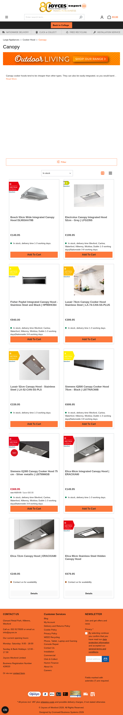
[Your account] (102, 17)
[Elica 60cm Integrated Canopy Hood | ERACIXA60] (89, 450)
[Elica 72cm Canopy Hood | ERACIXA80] (34, 534)
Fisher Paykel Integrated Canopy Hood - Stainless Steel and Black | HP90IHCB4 (34, 303)
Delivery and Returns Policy (57, 626)
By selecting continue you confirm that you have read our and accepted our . (99, 642)
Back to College (61, 25)
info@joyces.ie (10, 632)
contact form (19, 673)
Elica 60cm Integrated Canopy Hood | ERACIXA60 (87, 473)
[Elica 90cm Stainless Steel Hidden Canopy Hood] (89, 534)
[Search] (80, 17)
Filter (63, 162)
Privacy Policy (50, 633)
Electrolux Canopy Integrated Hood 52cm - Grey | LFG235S (86, 219)
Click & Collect (50, 659)
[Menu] (6, 17)
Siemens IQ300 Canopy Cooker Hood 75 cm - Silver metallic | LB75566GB (34, 473)
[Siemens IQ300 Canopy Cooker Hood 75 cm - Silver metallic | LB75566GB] (34, 450)
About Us (48, 666)
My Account (49, 622)
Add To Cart (34, 254)
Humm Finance (51, 663)
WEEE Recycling (52, 637)
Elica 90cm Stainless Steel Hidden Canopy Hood (85, 557)
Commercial (49, 655)
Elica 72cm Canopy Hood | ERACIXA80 (33, 556)
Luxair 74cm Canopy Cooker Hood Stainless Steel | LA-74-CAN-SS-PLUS (87, 303)
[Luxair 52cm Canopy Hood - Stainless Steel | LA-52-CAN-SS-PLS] (34, 365)
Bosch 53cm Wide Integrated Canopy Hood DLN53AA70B (32, 219)
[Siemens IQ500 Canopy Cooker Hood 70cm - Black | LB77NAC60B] (89, 365)
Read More (11, 79)
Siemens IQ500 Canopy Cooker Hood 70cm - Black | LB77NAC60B (87, 388)
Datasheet (12, 192)
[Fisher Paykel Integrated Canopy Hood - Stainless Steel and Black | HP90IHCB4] (34, 280)
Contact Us (49, 648)
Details (34, 593)
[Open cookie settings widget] (5, 710)
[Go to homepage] (61, 7)
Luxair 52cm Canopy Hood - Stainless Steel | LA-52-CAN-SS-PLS (32, 388)
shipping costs (47, 702)
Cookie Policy (50, 630)
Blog (46, 618)
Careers (48, 670)
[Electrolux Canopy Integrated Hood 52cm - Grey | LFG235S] (89, 196)
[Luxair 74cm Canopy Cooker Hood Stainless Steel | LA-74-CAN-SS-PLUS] (89, 280)
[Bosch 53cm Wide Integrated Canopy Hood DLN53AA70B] (34, 196)
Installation (49, 651)
